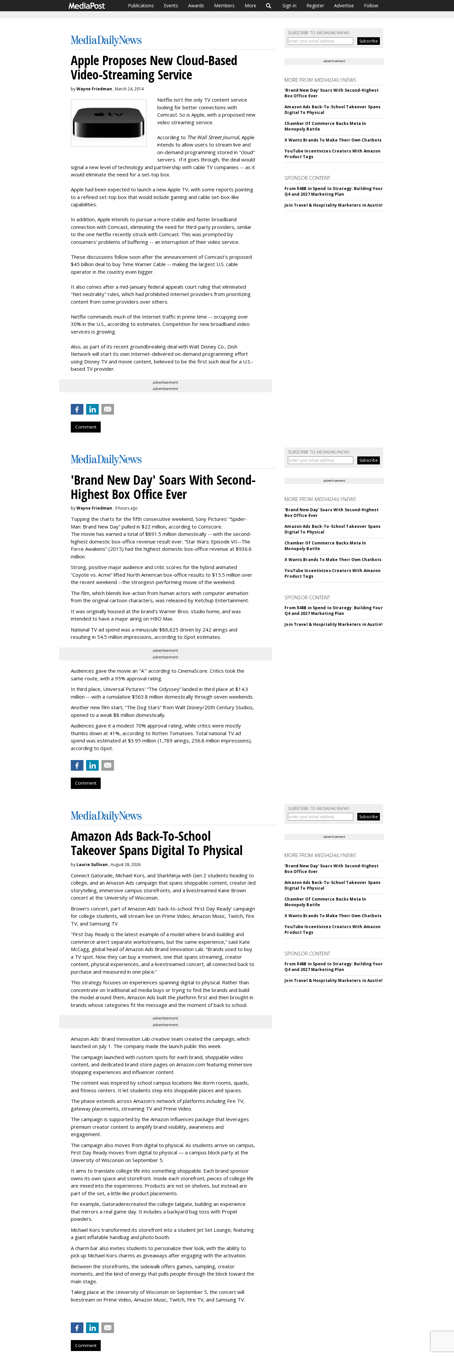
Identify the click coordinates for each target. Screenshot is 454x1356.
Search (268, 5)
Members (224, 5)
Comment (85, 427)
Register (315, 5)
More (250, 5)
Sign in (289, 5)
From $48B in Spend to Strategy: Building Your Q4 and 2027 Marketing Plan (333, 191)
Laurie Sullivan (92, 864)
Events (171, 5)
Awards (196, 5)
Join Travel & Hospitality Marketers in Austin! (333, 205)
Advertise (344, 5)
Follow (371, 5)
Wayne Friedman (94, 89)
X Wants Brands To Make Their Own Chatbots (333, 140)
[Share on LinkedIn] (92, 409)
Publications (141, 5)
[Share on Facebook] (77, 409)
